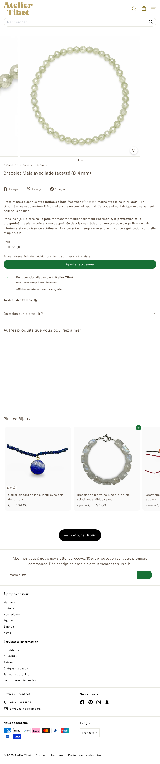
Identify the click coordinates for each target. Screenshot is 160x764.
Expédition (11, 656)
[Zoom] (134, 150)
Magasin (9, 602)
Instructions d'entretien (20, 680)
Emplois (9, 626)
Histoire (9, 608)
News (7, 632)
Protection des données (84, 755)
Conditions (11, 650)
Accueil (9, 164)
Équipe (8, 620)
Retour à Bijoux (83, 535)
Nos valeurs (12, 614)
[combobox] (80, 22)
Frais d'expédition (35, 256)
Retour (8, 662)
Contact (41, 755)
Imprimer (57, 755)
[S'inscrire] (144, 575)
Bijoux (40, 164)
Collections (25, 164)
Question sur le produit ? (23, 314)
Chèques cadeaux (16, 668)
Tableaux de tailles (16, 674)
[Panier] (144, 9)
